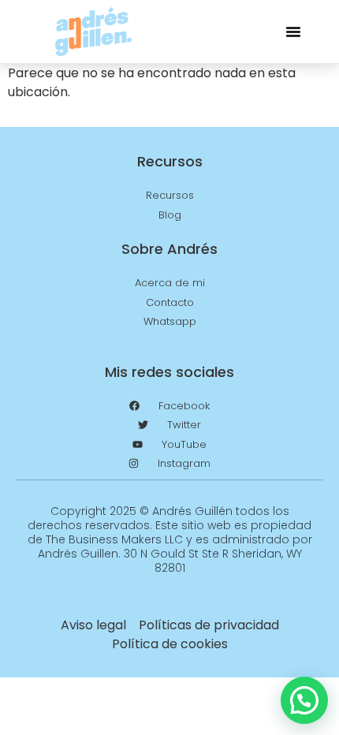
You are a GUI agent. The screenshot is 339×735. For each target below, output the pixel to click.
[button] (293, 31)
